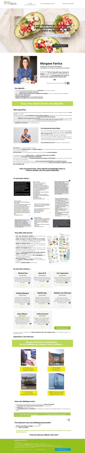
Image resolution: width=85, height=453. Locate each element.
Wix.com (30, 449)
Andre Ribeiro (22, 314)
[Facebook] (68, 83)
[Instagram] (65, 83)
